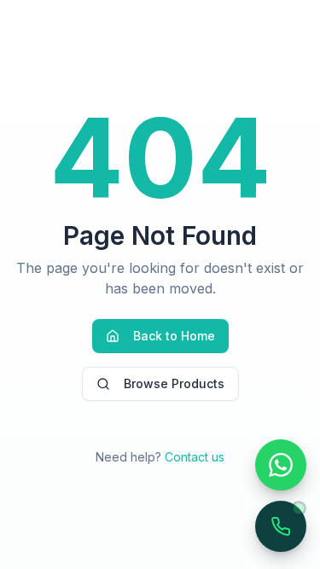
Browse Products (174, 383)
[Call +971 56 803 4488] (280, 526)
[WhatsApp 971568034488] (280, 465)
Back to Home (174, 335)
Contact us (194, 457)
